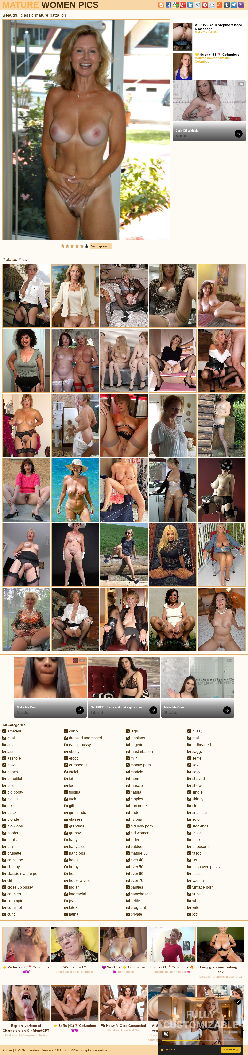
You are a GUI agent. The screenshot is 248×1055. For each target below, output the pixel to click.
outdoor (137, 846)
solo (195, 819)
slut (194, 806)
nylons (136, 819)
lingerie (136, 745)
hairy (73, 840)
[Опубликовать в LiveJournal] (198, 5)
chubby (13, 867)
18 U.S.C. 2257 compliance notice (81, 1050)
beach (12, 772)
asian (11, 745)
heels (73, 860)
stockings (200, 826)
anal (10, 738)
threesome (200, 846)
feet (71, 785)
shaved (198, 779)
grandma (76, 826)
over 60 (136, 874)
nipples (136, 799)
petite (135, 901)
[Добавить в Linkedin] (190, 5)
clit (9, 880)
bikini (11, 806)
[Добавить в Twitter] (234, 5)
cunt (10, 914)
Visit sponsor (101, 246)
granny (74, 833)
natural (136, 792)
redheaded (201, 745)
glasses (75, 819)
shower (198, 785)
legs (134, 731)
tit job (196, 853)
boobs (12, 833)
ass (9, 751)
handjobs (76, 853)
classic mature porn (23, 874)
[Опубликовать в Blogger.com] (161, 5)
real (195, 738)
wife (195, 907)
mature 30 (139, 853)
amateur (13, 731)
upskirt (197, 874)
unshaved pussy (205, 867)
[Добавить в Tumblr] (227, 5)
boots (11, 840)
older (134, 840)
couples (13, 894)
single (197, 792)
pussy (196, 731)
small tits (199, 813)
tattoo (196, 833)
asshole (13, 758)
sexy (195, 772)
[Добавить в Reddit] (212, 5)
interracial (77, 894)
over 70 (136, 880)
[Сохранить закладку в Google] (176, 5)
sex (194, 765)
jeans (73, 901)
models (136, 772)
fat (70, 779)
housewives (79, 880)
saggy (197, 751)
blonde (12, 819)
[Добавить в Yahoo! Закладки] (241, 5)
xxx (194, 914)
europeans (77, 765)
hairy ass (76, 846)
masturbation (141, 751)
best (10, 785)
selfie (196, 758)
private (136, 914)
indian (74, 887)
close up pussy (19, 887)
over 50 (136, 867)
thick (195, 840)
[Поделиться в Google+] (183, 5)
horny (73, 867)
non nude (138, 806)
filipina (74, 792)
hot (71, 874)
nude (134, 813)
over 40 (136, 860)
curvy (73, 731)
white (196, 901)
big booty (14, 792)
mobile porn (140, 765)
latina (73, 914)
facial (73, 772)
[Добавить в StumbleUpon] (219, 5)
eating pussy (79, 745)
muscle (136, 785)
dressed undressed (85, 738)
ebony (74, 751)
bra (9, 846)
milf (133, 758)
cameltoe (14, 860)
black (11, 813)
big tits (12, 799)
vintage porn (202, 887)
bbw (10, 765)
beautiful (14, 779)
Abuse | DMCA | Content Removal (28, 1050)
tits (194, 860)
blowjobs (14, 826)
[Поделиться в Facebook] (168, 5)
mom (134, 779)
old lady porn (141, 826)
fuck (72, 799)
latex (72, 907)
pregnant (138, 907)
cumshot (14, 907)
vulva (196, 894)
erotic (73, 758)
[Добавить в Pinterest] (205, 5)
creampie (14, 901)
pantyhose (139, 894)
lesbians (137, 738)
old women (139, 833)
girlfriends (77, 813)
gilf (71, 806)
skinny (197, 799)
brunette (13, 853)
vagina (197, 880)
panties (136, 887)
